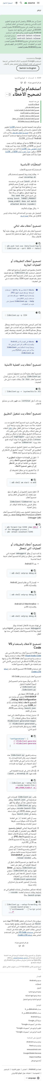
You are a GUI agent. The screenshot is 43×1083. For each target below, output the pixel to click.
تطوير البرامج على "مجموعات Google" (28, 1028)
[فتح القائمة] (38, 3)
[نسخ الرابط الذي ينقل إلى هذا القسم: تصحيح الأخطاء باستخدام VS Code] (31, 647)
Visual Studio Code (33, 656)
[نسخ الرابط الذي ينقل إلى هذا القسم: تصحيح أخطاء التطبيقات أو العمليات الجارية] (21, 265)
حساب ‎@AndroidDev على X (31, 1013)
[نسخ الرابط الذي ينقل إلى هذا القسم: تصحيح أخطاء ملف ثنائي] (11, 226)
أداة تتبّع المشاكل (36, 1061)
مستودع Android (35, 980)
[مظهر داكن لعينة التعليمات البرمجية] (36, 243)
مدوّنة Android (36, 1017)
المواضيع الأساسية (20, 78)
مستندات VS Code (26, 932)
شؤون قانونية (16, 1069)
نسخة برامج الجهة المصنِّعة (33, 995)
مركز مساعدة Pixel (35, 1045)
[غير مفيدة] (21, 82)
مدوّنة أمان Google (34, 1020)
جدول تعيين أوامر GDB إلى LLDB (18, 151)
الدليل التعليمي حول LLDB (31, 149)
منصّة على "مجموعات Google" (31, 1024)
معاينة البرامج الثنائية (35, 992)
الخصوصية (36, 1073)
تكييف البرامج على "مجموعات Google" (28, 1032)
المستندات (31, 78)
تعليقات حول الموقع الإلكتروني (21, 1073)
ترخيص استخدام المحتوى (20, 958)
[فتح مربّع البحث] (21, 2)
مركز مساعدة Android (34, 1042)
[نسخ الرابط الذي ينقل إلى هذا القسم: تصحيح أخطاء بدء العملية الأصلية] (38, 368)
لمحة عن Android (35, 1069)
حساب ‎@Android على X (33, 1009)
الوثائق (39, 10)
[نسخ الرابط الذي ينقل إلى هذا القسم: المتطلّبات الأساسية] (18, 164)
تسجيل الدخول (7, 3)
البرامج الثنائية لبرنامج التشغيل (32, 999)
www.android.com (34, 1049)
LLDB (12, 127)
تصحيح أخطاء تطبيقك (20, 133)
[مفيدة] (25, 82)
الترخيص (6, 1069)
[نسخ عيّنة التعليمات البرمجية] (39, 243)
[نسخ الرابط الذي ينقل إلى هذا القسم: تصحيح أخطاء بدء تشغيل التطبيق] (38, 417)
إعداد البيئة (24, 216)
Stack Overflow (35, 1057)
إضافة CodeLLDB (25, 935)
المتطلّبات (38, 984)
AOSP (39, 78)
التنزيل (39, 988)
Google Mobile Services (32, 1053)
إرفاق (10, 428)
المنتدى (24, 1069)
